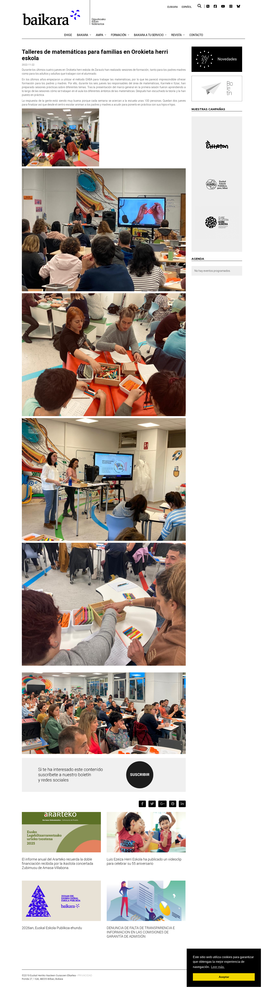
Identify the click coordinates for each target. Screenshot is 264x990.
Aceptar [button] (224, 976)
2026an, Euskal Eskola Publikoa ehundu (52, 927)
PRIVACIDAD (85, 975)
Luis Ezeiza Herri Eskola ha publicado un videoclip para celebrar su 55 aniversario (144, 861)
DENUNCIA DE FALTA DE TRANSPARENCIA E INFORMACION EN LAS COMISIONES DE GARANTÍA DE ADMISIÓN (141, 932)
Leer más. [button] (218, 967)
